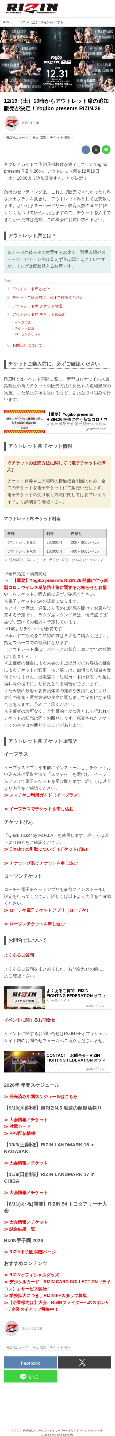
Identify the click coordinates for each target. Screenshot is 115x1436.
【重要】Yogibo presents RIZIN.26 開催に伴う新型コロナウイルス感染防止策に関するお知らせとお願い (56, 587)
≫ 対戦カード (17, 1126)
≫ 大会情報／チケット (26, 1119)
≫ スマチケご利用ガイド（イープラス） (43, 795)
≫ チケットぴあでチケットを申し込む (41, 863)
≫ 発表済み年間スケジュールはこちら (41, 1096)
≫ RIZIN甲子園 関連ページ (30, 1252)
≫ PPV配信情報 (19, 1133)
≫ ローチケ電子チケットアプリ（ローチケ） (47, 910)
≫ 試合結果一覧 (19, 1229)
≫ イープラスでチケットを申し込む (39, 808)
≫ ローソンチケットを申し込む (34, 924)
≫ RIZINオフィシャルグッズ (31, 1275)
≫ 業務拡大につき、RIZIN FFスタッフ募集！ (47, 1295)
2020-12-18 (30, 123)
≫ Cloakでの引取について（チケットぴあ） (47, 849)
